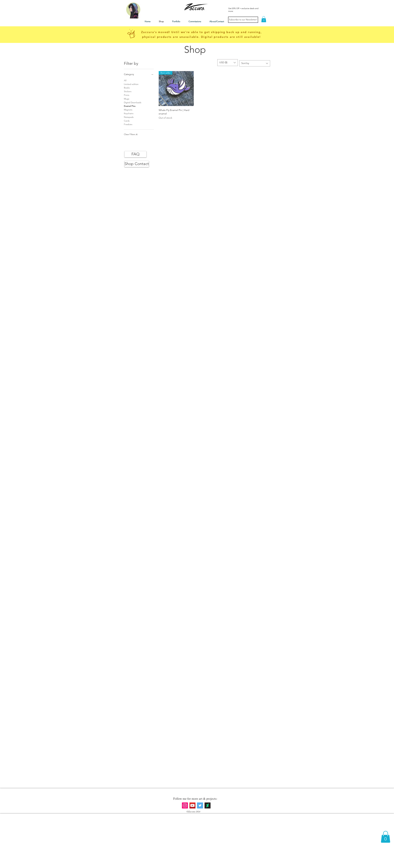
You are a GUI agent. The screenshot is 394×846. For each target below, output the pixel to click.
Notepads (129, 117)
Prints (126, 95)
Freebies (128, 124)
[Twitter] (200, 805)
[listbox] (227, 62)
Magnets (128, 109)
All (125, 80)
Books (127, 87)
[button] (263, 19)
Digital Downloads (132, 102)
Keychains (128, 113)
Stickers (127, 91)
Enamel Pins (129, 106)
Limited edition (131, 84)
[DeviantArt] (208, 805)
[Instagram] (185, 805)
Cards (127, 120)
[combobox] (254, 63)
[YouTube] (192, 805)
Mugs (126, 98)
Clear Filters (130, 134)
